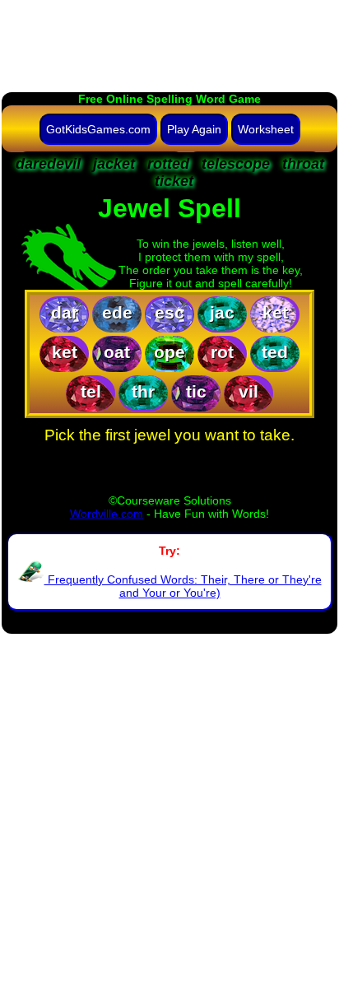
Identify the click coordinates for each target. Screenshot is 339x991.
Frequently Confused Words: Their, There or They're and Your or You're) (183, 586)
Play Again (194, 129)
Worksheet (266, 129)
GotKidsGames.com (98, 129)
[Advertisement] (169, 37)
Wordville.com (106, 513)
